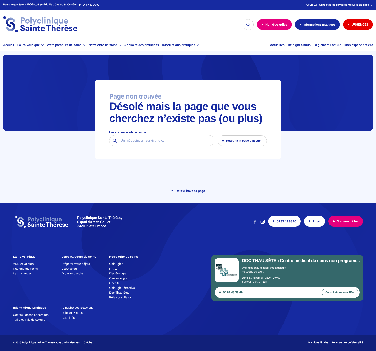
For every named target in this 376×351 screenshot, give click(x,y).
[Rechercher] (248, 24)
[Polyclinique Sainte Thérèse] (40, 32)
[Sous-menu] (42, 45)
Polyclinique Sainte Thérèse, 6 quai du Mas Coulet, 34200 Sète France (99, 222)
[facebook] (255, 223)
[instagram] (262, 223)
